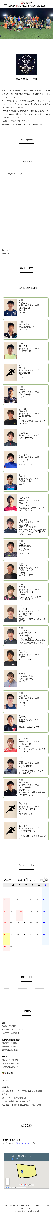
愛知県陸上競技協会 (10, 1046)
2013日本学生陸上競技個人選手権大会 (17, 1101)
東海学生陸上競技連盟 (11, 1033)
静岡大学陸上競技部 (10, 1060)
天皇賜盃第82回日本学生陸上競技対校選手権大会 (21, 1104)
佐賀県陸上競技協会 (10, 1049)
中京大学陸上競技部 (10, 1066)
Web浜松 (21, 1211)
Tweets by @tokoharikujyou (13, 173)
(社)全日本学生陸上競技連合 (13, 1029)
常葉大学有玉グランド (20, 121)
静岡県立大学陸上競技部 (11, 1063)
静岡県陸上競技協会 (10, 1043)
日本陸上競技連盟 (9, 1026)
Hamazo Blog (7, 250)
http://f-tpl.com (36, 1211)
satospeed (6, 1080)
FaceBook (6, 253)
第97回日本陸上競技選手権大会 (14, 1098)
